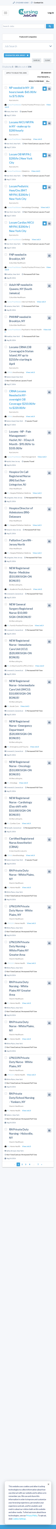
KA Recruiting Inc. (16, 585)
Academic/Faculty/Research (20, 589)
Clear (47, 60)
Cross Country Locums (18, 851)
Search (50, 26)
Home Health (15, 887)
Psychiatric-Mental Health (32, 329)
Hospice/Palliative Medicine (20, 493)
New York (14, 111)
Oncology (13, 783)
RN (8, 493)
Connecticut (19, 594)
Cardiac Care (15, 823)
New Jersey (15, 461)
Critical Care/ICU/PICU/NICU (21, 666)
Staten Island (11, 377)
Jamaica (9, 306)
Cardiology (26, 239)
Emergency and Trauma (19, 747)
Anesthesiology (18, 372)
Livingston (9, 498)
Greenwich (10, 594)
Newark (9, 530)
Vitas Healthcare (15, 488)
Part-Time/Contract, (31, 144)
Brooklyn (9, 274)
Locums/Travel (27, 111)
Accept (48, 1484)
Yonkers (9, 1115)
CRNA (9, 372)
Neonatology (26, 139)
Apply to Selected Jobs (16, 73)
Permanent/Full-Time (31, 274)
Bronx (8, 111)
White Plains (10, 892)
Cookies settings (19, 1519)
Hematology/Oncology (30, 207)
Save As (36, 60)
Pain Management (29, 457)
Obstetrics (26, 171)
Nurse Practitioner (14, 105)
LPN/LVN (10, 923)
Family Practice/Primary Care (33, 105)
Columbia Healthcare (17, 263)
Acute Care (14, 706)
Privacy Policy (31, 1516)
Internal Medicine (28, 302)
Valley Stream (11, 1151)
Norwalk (9, 828)
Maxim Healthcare (16, 883)
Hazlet (8, 461)
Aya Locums (13, 100)
